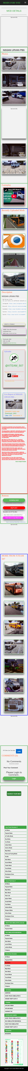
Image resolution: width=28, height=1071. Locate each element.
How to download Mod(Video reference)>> (16, 522)
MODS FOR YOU (12, 2)
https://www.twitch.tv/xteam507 (16, 314)
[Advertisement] (14, 33)
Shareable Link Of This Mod (10, 512)
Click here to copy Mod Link (13, 518)
